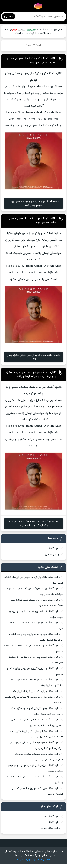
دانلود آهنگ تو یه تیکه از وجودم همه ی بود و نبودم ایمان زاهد (31, 61)
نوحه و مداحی (52, 554)
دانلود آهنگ (53, 548)
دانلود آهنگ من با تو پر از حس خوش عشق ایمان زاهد (33, 356)
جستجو (8, 16)
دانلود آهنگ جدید (50, 816)
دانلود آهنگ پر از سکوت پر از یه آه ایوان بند (36, 691)
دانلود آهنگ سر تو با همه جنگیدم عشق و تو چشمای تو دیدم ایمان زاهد (31, 374)
